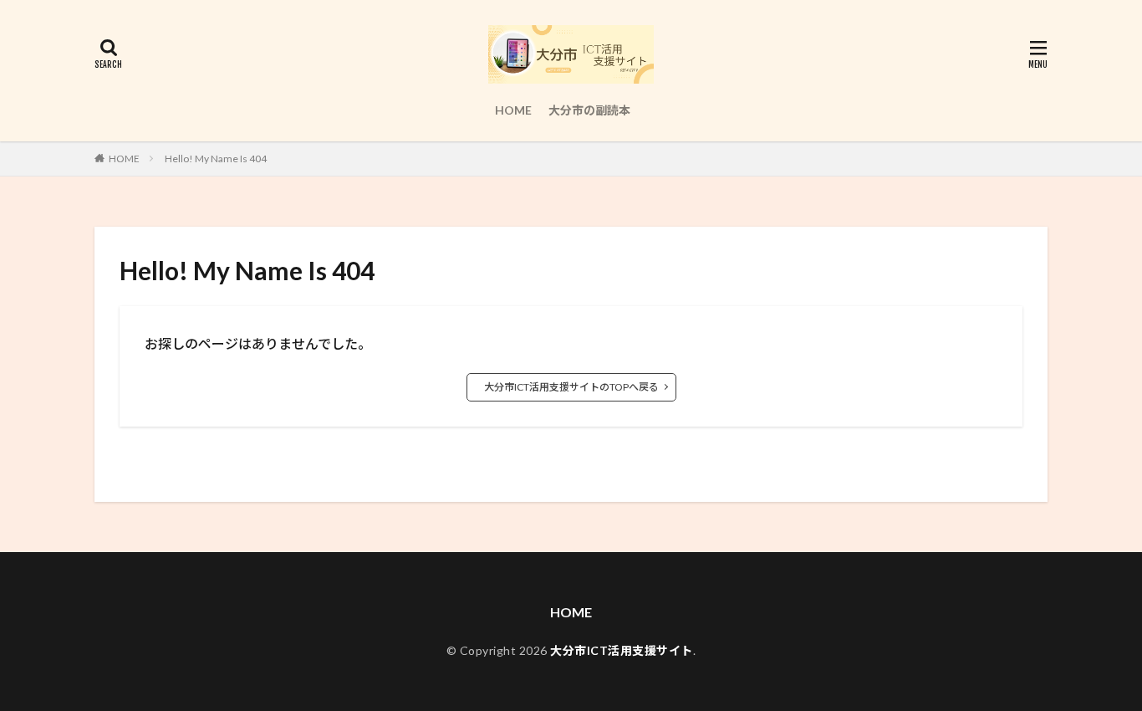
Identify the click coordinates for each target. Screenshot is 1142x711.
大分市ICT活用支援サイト (621, 650)
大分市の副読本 (589, 110)
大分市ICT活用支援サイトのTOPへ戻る (571, 387)
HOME (513, 110)
